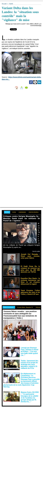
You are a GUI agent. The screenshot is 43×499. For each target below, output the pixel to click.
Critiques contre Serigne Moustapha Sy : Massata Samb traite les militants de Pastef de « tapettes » (21, 218)
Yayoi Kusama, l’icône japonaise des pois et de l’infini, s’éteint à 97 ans (30, 292)
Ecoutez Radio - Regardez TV (25, 307)
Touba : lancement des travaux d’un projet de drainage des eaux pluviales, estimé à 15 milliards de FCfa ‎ (29, 364)
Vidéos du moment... (8, 307)
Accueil (4, 4)
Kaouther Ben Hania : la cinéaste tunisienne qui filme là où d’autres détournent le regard (30, 281)
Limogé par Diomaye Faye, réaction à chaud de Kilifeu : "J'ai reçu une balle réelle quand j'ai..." (29, 351)
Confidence (22, 212)
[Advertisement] (19, 429)
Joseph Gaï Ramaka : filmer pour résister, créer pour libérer (30, 256)
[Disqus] (21, 120)
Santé (11, 4)
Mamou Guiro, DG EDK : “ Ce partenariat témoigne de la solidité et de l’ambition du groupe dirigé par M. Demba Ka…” (30, 397)
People (7, 212)
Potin (14, 212)
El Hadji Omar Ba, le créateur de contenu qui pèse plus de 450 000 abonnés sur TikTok (30, 269)
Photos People (33, 212)
